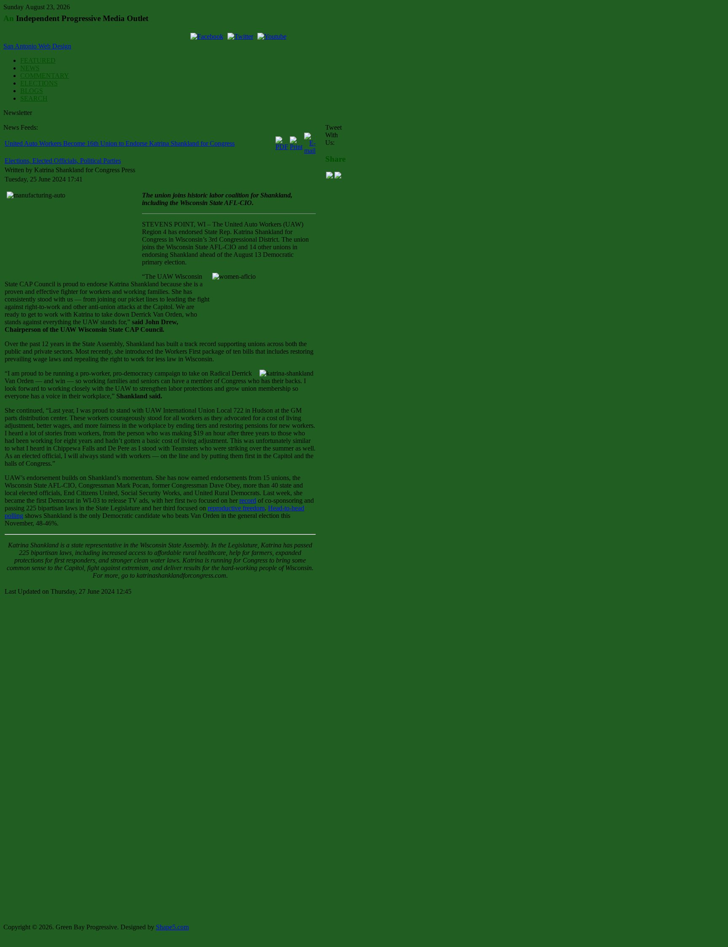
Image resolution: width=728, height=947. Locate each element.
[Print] (296, 146)
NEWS (30, 68)
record (247, 500)
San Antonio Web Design (37, 46)
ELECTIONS (39, 83)
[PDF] (282, 146)
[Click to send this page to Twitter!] (338, 176)
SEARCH (34, 98)
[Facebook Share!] (329, 176)
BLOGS (31, 90)
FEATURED (38, 60)
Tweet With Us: (333, 135)
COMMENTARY (44, 75)
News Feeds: (20, 127)
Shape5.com (172, 927)
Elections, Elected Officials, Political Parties (63, 160)
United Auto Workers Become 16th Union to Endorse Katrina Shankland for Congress (120, 143)
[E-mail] (310, 150)
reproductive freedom (236, 508)
